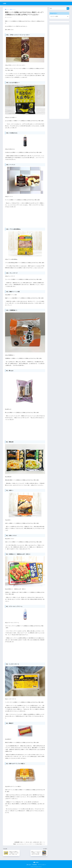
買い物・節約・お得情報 (31, 842)
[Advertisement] (25, 217)
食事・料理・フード (41, 842)
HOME (37, 862)
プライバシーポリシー (42, 864)
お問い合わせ (29, 864)
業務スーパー (23, 842)
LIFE (4, 3)
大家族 (37, 844)
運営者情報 (34, 864)
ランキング (28, 844)
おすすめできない (20, 844)
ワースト (33, 844)
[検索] (68, 8)
